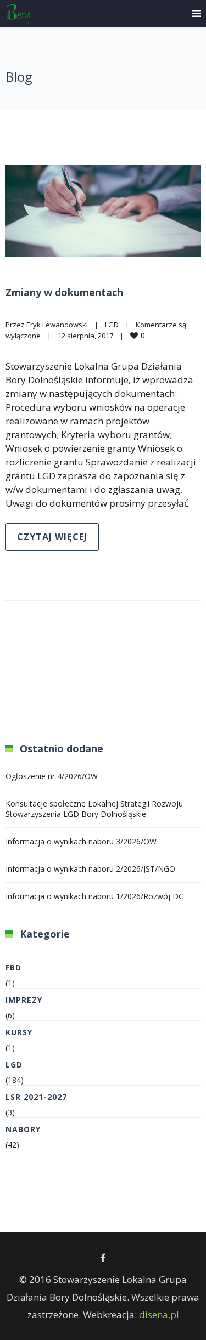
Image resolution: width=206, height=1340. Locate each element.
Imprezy (23, 1000)
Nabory (23, 1129)
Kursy (18, 1032)
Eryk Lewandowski (57, 325)
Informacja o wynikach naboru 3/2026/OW (81, 841)
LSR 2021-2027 (36, 1097)
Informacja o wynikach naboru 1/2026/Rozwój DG (94, 896)
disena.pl (159, 1314)
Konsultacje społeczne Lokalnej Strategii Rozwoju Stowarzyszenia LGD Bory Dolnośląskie (94, 808)
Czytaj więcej (52, 537)
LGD (112, 325)
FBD (13, 967)
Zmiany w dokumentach (64, 292)
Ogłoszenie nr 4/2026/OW (51, 776)
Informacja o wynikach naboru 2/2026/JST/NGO (90, 869)
